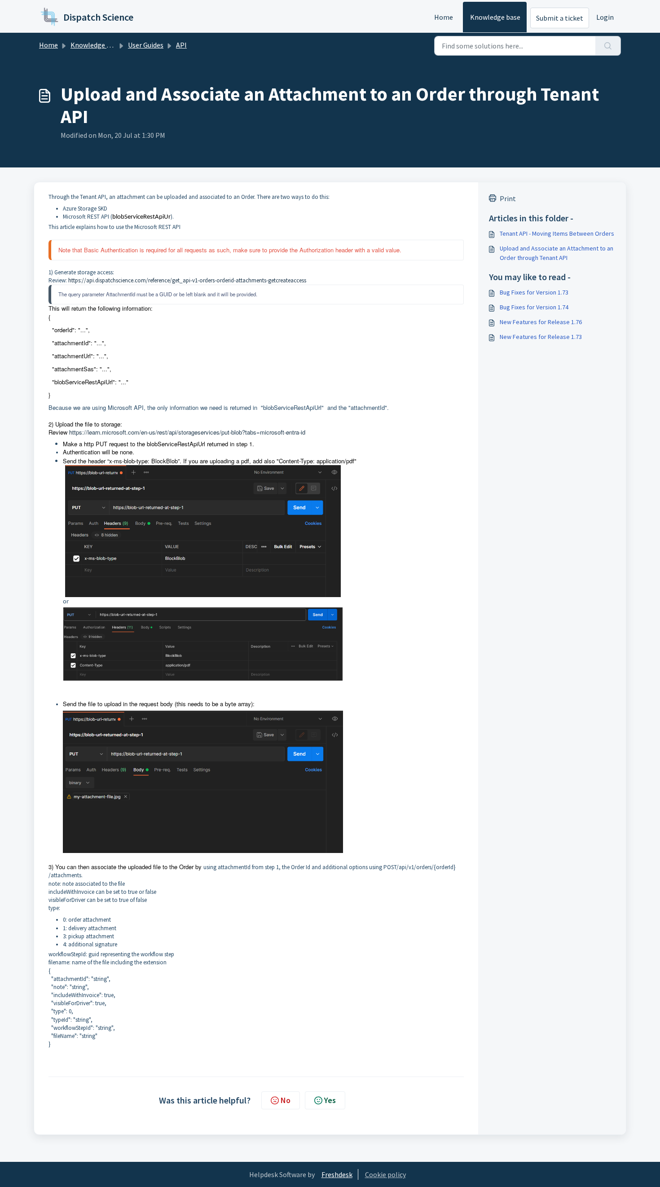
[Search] (608, 46)
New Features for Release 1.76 (541, 322)
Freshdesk (336, 1174)
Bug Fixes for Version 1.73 (534, 292)
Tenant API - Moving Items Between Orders (557, 233)
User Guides (145, 44)
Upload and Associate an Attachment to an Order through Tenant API (556, 253)
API (181, 44)
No (285, 1100)
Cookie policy (385, 1174)
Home (443, 17)
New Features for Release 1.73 (541, 337)
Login (605, 17)
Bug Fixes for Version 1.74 (534, 307)
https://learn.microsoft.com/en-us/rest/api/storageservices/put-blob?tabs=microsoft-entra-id (187, 432)
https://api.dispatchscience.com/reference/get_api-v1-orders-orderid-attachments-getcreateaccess (187, 280)
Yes (330, 1100)
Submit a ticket (559, 17)
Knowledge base (495, 17)
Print (508, 198)
